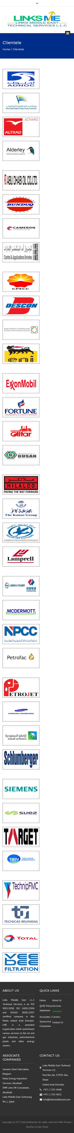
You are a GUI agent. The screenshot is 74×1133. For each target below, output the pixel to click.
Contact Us (57, 1022)
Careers (56, 1016)
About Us (57, 1000)
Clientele (57, 1011)
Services (56, 1005)
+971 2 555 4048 (52, 1089)
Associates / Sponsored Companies (46, 1021)
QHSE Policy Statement (46, 1008)
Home (6, 49)
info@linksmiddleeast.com (56, 1099)
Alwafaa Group (33, 1126)
